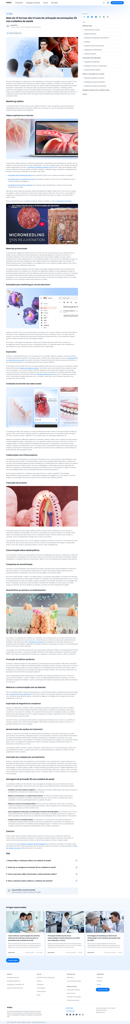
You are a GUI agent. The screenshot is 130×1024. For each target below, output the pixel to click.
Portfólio (99, 981)
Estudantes (40, 984)
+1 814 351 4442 (70, 1011)
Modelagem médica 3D (13, 981)
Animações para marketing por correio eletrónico (96, 37)
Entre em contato (103, 989)
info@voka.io (69, 1008)
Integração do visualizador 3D (15, 984)
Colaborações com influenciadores (93, 49)
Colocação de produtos (90, 53)
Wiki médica (70, 977)
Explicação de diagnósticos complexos (94, 78)
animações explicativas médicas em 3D (40, 167)
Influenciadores (41, 991)
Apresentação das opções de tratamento (94, 82)
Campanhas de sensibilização (91, 61)
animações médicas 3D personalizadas (32, 844)
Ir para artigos (13, 960)
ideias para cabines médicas (29, 368)
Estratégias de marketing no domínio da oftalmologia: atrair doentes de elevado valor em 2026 (103, 938)
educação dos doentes (36, 642)
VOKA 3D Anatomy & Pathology (46, 977)
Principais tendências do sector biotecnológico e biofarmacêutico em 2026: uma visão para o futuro (64, 938)
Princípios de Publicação (74, 997)
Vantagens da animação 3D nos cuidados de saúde (96, 90)
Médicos (39, 981)
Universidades (41, 988)
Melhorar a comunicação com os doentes (93, 74)
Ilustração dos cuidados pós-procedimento (95, 86)
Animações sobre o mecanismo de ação (21, 179)
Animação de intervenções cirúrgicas (20, 185)
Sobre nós (100, 977)
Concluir (85, 94)
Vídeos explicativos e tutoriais (92, 29)
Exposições (87, 41)
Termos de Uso (71, 993)
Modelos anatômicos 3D (45, 374)
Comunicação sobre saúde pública (92, 57)
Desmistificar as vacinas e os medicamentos (95, 65)
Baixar (38, 995)
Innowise (43, 1022)
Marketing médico (87, 25)
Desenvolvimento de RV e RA (15, 988)
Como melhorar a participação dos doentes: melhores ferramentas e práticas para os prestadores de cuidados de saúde (24, 938)
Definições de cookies (73, 1000)
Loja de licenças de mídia (74, 981)
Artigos (99, 984)
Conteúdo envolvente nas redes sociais (94, 45)
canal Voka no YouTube (63, 201)
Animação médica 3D (13, 977)
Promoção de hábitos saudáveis (92, 69)
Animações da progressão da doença (20, 175)
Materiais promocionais (90, 33)
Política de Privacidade (73, 990)
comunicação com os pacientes (19, 694)
